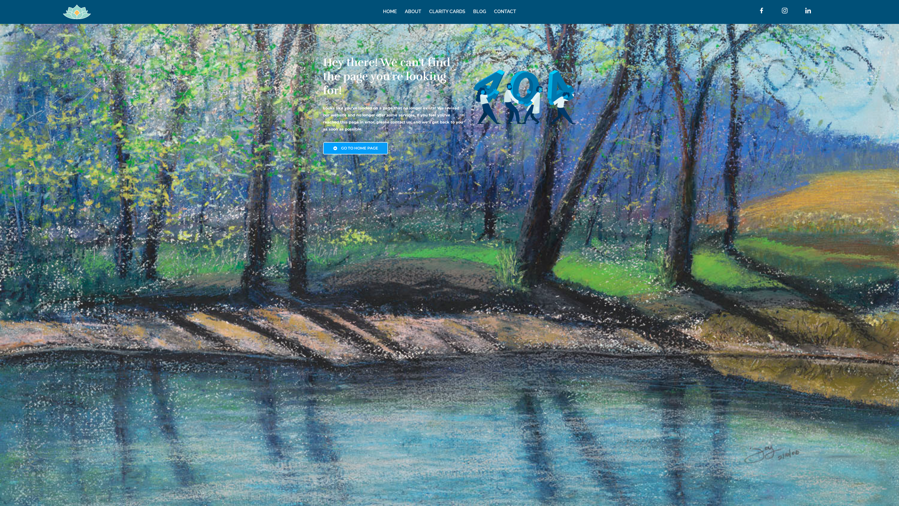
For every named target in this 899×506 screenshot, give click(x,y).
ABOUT (413, 11)
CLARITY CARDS (447, 11)
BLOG (479, 11)
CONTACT (505, 11)
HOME (390, 11)
